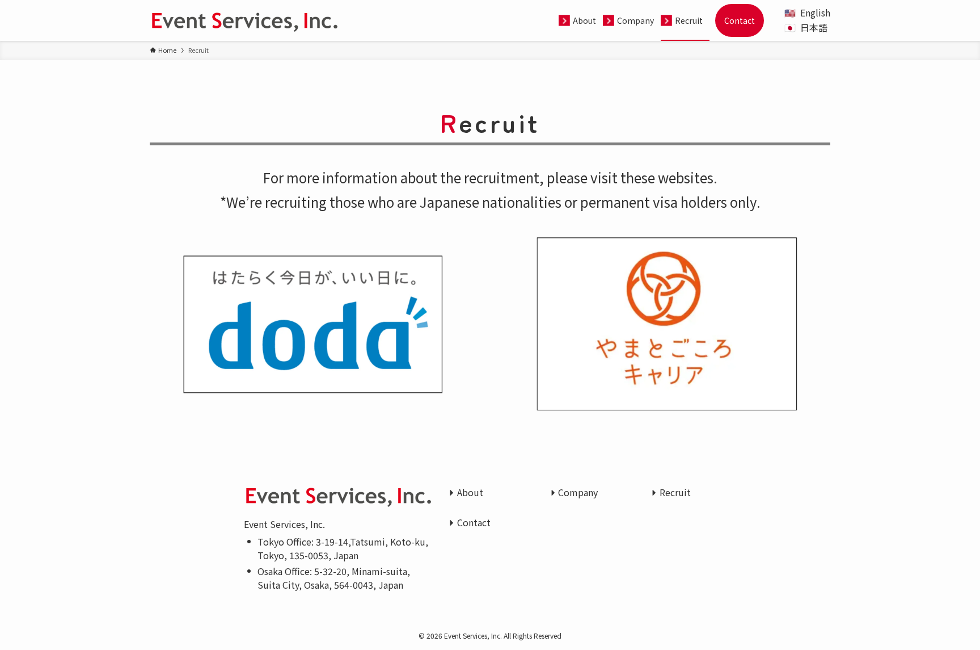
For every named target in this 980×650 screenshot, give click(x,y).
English (815, 12)
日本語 (813, 27)
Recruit (675, 492)
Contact (474, 522)
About (470, 492)
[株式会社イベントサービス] (244, 20)
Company (578, 492)
